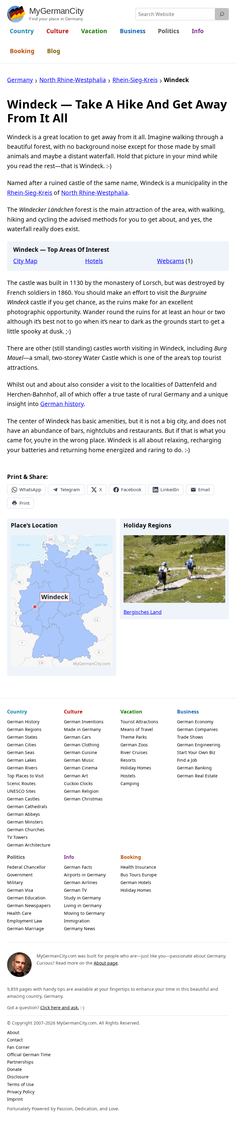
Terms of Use (20, 1084)
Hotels (94, 261)
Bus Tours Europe (138, 875)
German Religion (81, 791)
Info (69, 857)
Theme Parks (133, 737)
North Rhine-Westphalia (94, 193)
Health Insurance (138, 867)
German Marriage (25, 928)
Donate (14, 1069)
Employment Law (24, 921)
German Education (26, 898)
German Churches (26, 829)
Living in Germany (82, 905)
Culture (73, 711)
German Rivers (22, 768)
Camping (129, 783)
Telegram (70, 489)
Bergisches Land (143, 612)
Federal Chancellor (26, 867)
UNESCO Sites (21, 791)
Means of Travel (136, 729)
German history (62, 404)
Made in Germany (82, 729)
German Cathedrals (27, 806)
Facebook (131, 489)
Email (204, 489)
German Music (79, 760)
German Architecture (28, 845)
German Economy (195, 722)
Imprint (15, 1099)
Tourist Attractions (139, 722)
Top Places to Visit (25, 776)
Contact (15, 1040)
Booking (130, 857)
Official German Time (29, 1054)
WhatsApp (30, 489)
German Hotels (135, 882)
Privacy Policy (20, 1092)
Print (24, 503)
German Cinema (80, 768)
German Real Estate (197, 776)
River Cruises (134, 752)
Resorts (128, 760)
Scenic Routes (21, 783)
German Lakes (21, 760)
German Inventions (84, 722)
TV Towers (17, 837)
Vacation (131, 711)
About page (106, 963)
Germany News (79, 928)
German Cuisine (80, 752)
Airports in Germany (85, 875)
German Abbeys (23, 814)
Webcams (170, 261)
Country (17, 711)
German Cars (77, 737)
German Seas (20, 752)
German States (22, 737)
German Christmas (83, 799)
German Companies (197, 729)
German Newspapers (29, 905)
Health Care (19, 913)
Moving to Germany (84, 913)
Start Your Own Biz (196, 752)
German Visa (20, 890)
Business (188, 711)
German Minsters (25, 822)
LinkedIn (169, 489)
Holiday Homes (135, 768)
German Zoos (134, 745)
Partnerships (20, 1062)
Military (15, 882)
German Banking (194, 768)
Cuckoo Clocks (78, 783)
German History (23, 722)
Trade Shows (190, 737)
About (13, 1032)
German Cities (21, 745)
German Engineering (198, 745)
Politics (16, 857)
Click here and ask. (59, 1007)
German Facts (78, 867)
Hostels (128, 776)
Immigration (77, 921)
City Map (25, 261)
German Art (76, 776)
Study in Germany (82, 898)
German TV (75, 890)
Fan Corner (18, 1047)
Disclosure (18, 1077)
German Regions (24, 729)
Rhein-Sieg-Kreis (29, 193)
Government (20, 875)
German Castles (23, 799)
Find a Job (187, 760)
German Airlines (80, 882)
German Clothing (81, 745)
